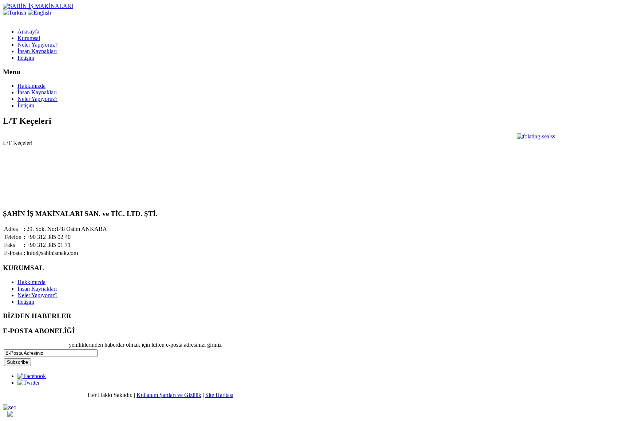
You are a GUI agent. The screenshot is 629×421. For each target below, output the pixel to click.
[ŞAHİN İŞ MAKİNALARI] (38, 6)
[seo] (9, 407)
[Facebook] (31, 376)
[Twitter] (28, 382)
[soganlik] (10, 415)
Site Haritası (219, 395)
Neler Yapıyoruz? (37, 99)
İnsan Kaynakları (37, 92)
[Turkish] (14, 12)
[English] (39, 12)
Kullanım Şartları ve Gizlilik (169, 395)
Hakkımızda (31, 86)
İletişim (25, 105)
